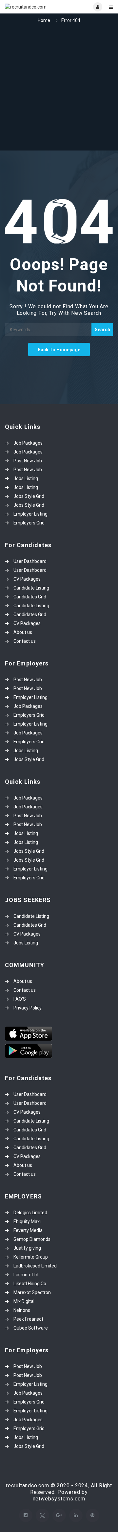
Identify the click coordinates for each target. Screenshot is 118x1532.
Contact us (24, 641)
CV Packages (27, 579)
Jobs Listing (25, 478)
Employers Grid (29, 522)
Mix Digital (23, 1301)
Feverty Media (28, 1230)
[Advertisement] (59, 88)
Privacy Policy (27, 1007)
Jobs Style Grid (28, 496)
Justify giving (27, 1248)
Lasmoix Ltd (25, 1274)
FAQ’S (19, 999)
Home (44, 20)
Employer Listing (30, 514)
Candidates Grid (29, 596)
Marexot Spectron (32, 1292)
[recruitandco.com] (32, 6)
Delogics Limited (30, 1212)
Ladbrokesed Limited (35, 1265)
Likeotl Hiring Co (29, 1283)
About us (22, 632)
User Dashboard (30, 561)
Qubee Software (30, 1328)
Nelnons (21, 1310)
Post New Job (27, 460)
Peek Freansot (28, 1319)
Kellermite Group (30, 1257)
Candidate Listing (31, 588)
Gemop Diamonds (31, 1239)
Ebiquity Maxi (27, 1221)
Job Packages (28, 443)
